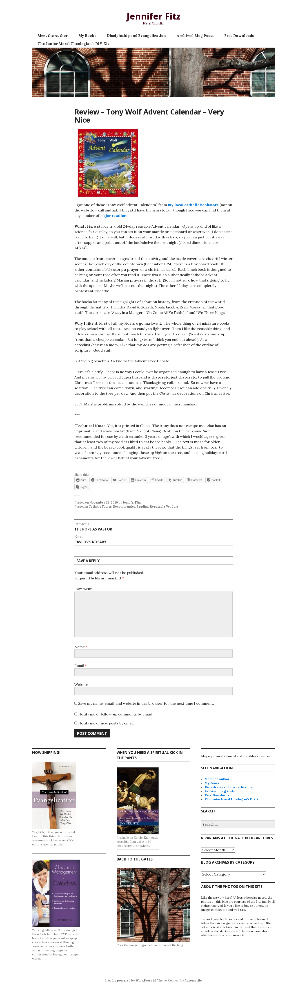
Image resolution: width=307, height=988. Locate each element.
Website (81, 684)
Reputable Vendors (164, 506)
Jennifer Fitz (153, 16)
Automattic (193, 980)
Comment (83, 589)
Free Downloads (239, 35)
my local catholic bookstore (193, 204)
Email (80, 665)
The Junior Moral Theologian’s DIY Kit (73, 43)
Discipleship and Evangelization (136, 35)
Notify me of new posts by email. (106, 723)
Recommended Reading (131, 506)
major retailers (113, 215)
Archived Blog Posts (195, 35)
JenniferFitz (132, 502)
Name (80, 647)
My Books (87, 35)
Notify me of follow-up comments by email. (115, 714)
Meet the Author (53, 35)
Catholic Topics (100, 506)
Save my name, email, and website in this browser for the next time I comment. (146, 703)
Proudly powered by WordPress (128, 980)
